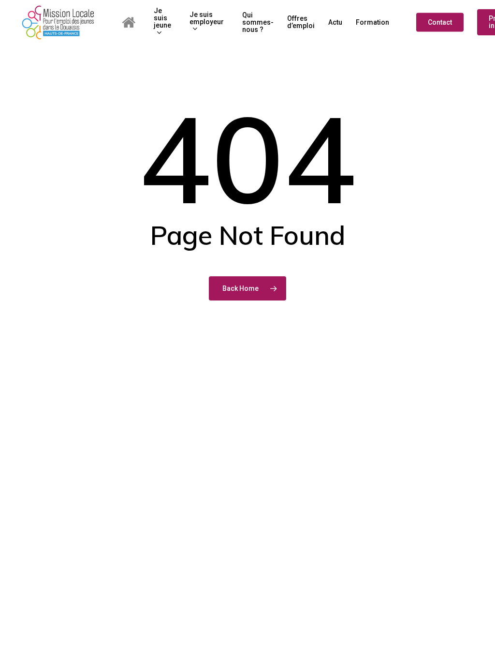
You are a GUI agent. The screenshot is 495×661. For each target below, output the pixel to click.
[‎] (131, 22)
